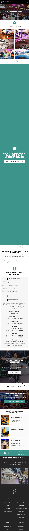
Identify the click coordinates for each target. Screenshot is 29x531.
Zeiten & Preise (13, 300)
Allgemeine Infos (14, 279)
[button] (14, 278)
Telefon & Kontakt (15, 296)
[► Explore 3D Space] (14, 483)
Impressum (21, 451)
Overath (6, 2)
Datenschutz (22, 454)
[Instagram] (9, 453)
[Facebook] (5, 453)
